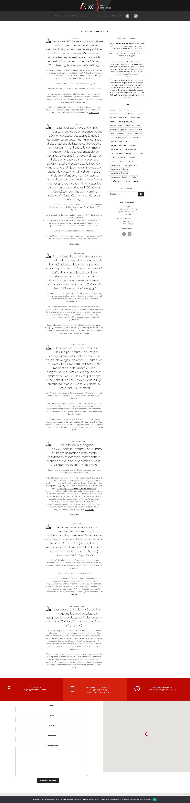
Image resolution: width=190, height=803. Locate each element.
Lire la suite (94, 112)
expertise (123, 130)
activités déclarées (116, 114)
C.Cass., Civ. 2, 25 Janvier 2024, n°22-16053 (81, 76)
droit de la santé (116, 126)
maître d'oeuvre (115, 149)
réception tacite (115, 181)
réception (133, 177)
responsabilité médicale (118, 177)
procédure (132, 157)
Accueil (56, 16)
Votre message (52, 746)
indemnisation (124, 141)
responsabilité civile (130, 165)
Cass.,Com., (89, 509)
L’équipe (86, 16)
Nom (52, 715)
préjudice (113, 161)
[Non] (187, 800)
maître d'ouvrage (130, 149)
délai (138, 126)
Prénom (52, 705)
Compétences (71, 16)
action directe (124, 110)
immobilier (139, 133)
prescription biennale (117, 157)
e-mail (51, 725)
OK (155, 799)
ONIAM (119, 153)
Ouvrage (128, 153)
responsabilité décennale (119, 173)
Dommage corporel (125, 122)
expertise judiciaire (135, 130)
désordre (113, 130)
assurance (139, 114)
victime (135, 181)
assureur (113, 118)
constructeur (123, 118)
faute (112, 133)
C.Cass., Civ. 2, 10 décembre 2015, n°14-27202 (76, 488)
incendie (113, 141)
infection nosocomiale (118, 145)
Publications (101, 16)
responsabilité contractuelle (120, 169)
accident (113, 110)
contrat (112, 122)
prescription (138, 153)
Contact (116, 16)
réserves (127, 181)
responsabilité (115, 165)
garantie (129, 133)
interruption (133, 145)
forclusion (120, 133)
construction (135, 118)
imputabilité (135, 137)
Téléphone (51, 736)
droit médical (129, 126)
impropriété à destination (119, 137)
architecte (129, 114)
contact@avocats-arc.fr (101, 692)
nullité (112, 153)
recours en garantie (126, 161)
